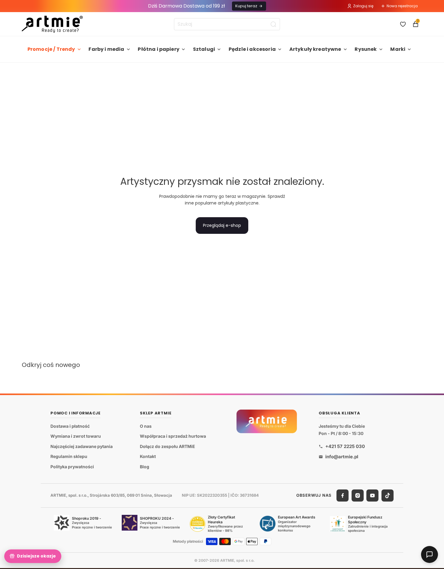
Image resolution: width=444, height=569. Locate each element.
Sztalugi (204, 49)
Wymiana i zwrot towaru (75, 436)
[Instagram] (358, 495)
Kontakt (148, 456)
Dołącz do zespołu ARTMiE (167, 446)
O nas (146, 426)
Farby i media (106, 49)
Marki (397, 49)
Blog (144, 466)
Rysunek (366, 49)
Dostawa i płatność (70, 426)
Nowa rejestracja (402, 5)
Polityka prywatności (72, 466)
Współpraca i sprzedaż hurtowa (173, 436)
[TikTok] (387, 495)
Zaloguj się (363, 5)
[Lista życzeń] (403, 24)
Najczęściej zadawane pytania (81, 446)
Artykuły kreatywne (315, 49)
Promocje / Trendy (51, 49)
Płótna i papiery (158, 49)
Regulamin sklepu (68, 456)
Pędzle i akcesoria (252, 49)
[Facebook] (342, 495)
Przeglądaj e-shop (222, 225)
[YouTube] (372, 495)
